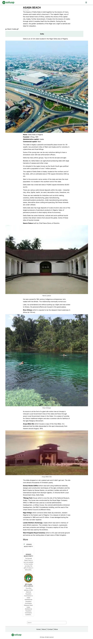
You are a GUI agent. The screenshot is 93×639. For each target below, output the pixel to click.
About (44, 629)
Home (38, 629)
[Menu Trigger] (86, 2)
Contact (50, 629)
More (56, 629)
